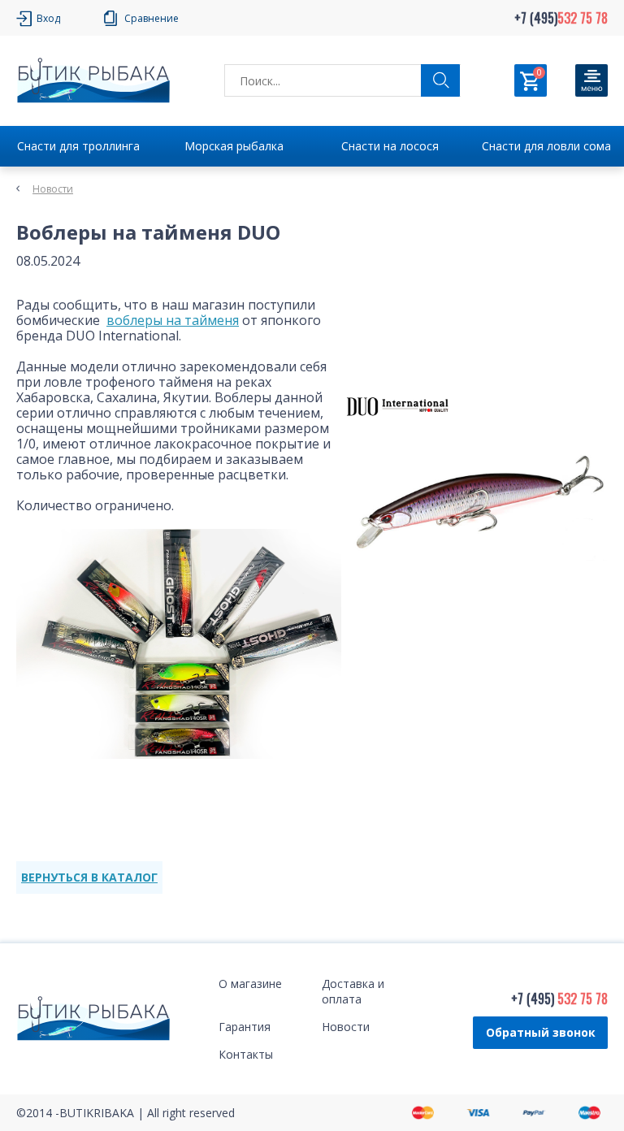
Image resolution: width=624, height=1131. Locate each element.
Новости (52, 189)
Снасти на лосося (390, 146)
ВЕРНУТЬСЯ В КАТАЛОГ (89, 877)
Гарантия (245, 1026)
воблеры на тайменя (172, 320)
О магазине (250, 983)
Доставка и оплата (353, 991)
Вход (48, 18)
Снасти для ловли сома (546, 146)
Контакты (246, 1054)
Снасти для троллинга (78, 146)
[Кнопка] (591, 80)
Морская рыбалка (234, 146)
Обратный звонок (541, 1032)
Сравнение (151, 18)
